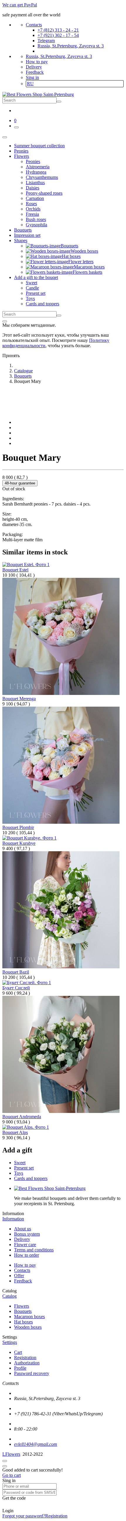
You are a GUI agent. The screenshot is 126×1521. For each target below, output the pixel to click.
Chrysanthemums (42, 177)
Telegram (46, 40)
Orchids (33, 208)
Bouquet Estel (15, 569)
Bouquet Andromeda (21, 1116)
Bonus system (27, 1233)
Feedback (35, 72)
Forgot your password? (23, 1515)
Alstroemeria (38, 166)
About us (22, 1228)
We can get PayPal (19, 4)
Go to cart (11, 1475)
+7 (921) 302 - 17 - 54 (58, 35)
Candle (32, 287)
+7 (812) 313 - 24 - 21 (58, 30)
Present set (35, 293)
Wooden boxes (28, 1327)
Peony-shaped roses (44, 193)
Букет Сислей (16, 987)
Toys (30, 298)
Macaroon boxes (29, 1316)
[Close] (4, 321)
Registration (25, 1357)
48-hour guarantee (20, 483)
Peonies (33, 161)
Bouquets (23, 1311)
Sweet (31, 282)
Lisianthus (35, 182)
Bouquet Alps (15, 1132)
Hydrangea (36, 171)
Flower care (25, 1244)
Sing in (32, 77)
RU (30, 83)
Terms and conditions (34, 1249)
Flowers (21, 1306)
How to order (26, 1255)
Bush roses (36, 219)
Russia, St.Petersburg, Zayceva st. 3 (71, 45)
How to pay (37, 61)
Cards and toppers (42, 303)
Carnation (35, 198)
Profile (20, 1368)
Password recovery (31, 1373)
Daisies (32, 187)
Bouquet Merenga (19, 698)
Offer (19, 1275)
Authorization (27, 1362)
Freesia (32, 214)
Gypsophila (36, 224)
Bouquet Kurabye (18, 843)
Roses (31, 203)
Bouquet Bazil (15, 972)
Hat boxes (23, 1321)
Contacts (34, 24)
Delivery (34, 66)
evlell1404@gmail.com (35, 1444)
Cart (18, 1352)
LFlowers (11, 1454)
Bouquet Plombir (18, 827)
